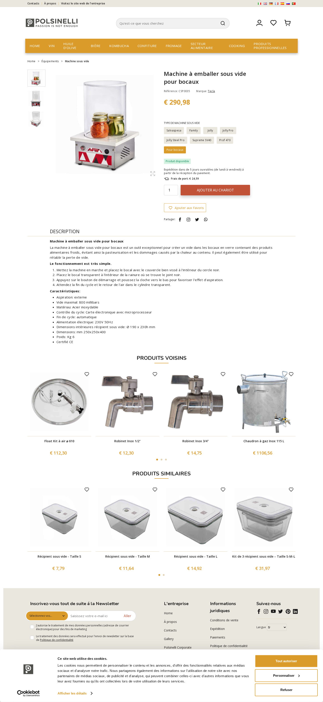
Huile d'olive (69, 46)
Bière (96, 46)
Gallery (169, 639)
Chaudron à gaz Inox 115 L (263, 441)
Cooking (237, 46)
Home (35, 46)
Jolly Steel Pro (176, 140)
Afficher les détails (72, 693)
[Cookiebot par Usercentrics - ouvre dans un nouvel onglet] (28, 693)
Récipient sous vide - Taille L (195, 556)
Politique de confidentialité (56, 640)
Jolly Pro (228, 130)
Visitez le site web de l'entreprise (83, 3)
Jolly (210, 130)
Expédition (217, 629)
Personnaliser (283, 675)
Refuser (286, 690)
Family (193, 130)
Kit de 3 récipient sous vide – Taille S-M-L (263, 556)
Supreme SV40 (201, 140)
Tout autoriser (286, 661)
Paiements (217, 637)
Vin (51, 46)
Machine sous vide (77, 61)
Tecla (211, 91)
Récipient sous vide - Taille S (59, 556)
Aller (127, 615)
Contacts (33, 3)
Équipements (50, 61)
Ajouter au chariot (215, 190)
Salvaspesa (174, 130)
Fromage (174, 46)
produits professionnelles (270, 46)
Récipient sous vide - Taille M (127, 556)
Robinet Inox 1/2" (127, 441)
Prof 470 (224, 140)
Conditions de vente (224, 620)
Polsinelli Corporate (178, 647)
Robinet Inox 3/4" (195, 441)
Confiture (147, 46)
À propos (50, 3)
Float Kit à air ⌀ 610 (59, 441)
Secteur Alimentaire (202, 46)
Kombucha (119, 46)
